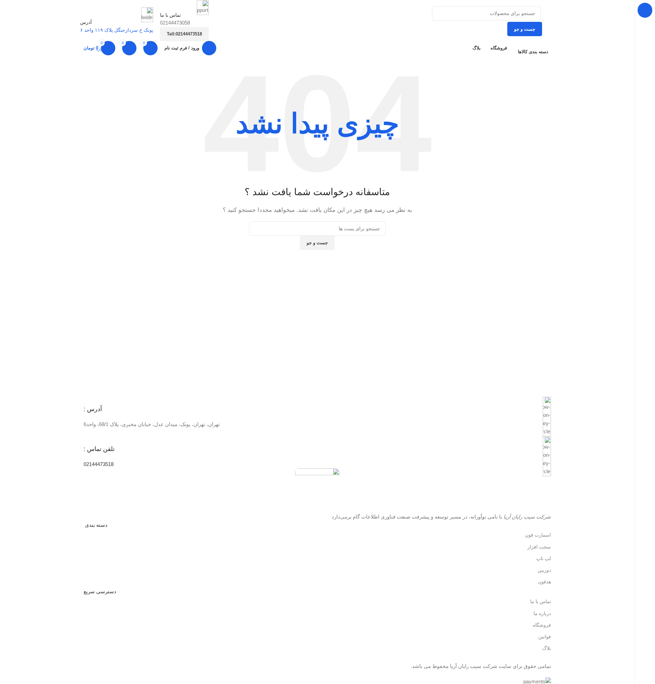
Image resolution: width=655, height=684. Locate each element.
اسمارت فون (538, 535)
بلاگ (546, 648)
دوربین (544, 570)
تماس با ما (540, 601)
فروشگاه (542, 625)
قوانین (544, 636)
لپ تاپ (543, 558)
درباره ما (542, 613)
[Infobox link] (317, 417)
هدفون (544, 581)
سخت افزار (539, 547)
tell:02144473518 (184, 34)
